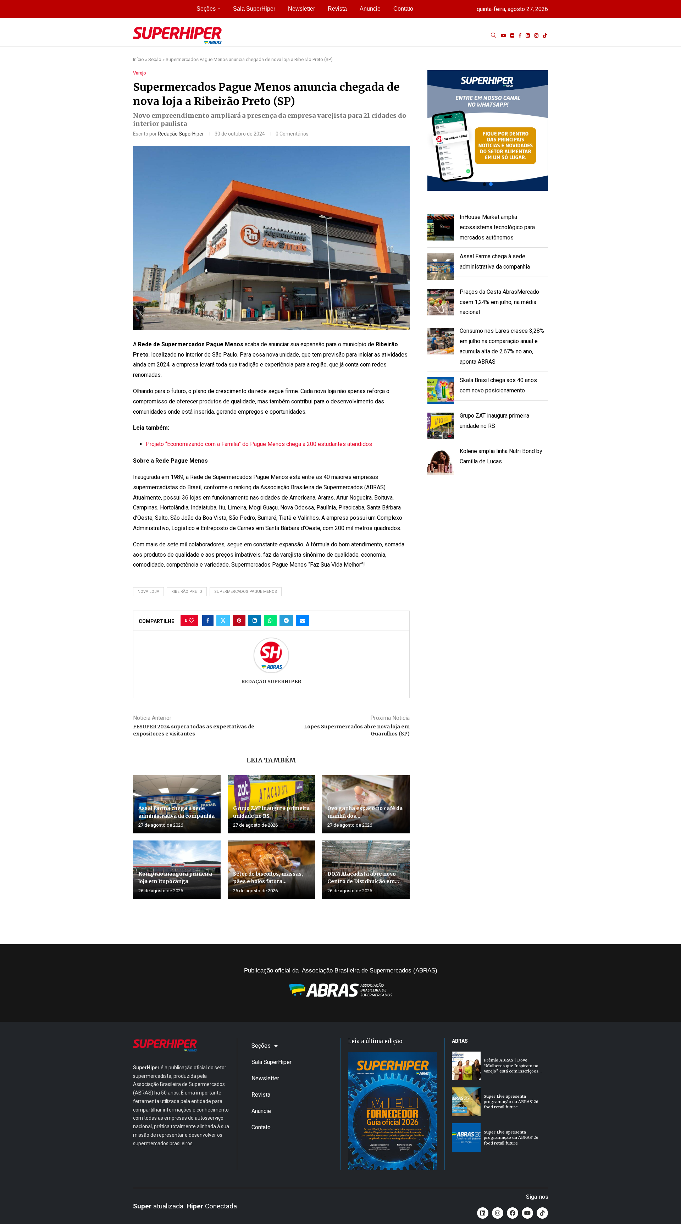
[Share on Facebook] (208, 620)
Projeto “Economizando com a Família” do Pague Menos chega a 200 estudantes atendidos (259, 444)
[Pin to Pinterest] (239, 620)
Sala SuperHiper (254, 9)
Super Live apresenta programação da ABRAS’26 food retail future (511, 1102)
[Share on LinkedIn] (254, 620)
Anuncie (370, 9)
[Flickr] (512, 35)
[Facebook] (520, 35)
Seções (206, 9)
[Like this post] (191, 620)
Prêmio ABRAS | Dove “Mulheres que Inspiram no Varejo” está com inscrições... (513, 1066)
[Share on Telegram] (286, 620)
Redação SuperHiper (181, 134)
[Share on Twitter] (223, 620)
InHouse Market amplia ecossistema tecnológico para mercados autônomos (497, 227)
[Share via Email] (302, 620)
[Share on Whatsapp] (270, 620)
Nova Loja (148, 591)
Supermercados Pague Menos (245, 591)
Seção (154, 59)
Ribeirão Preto (186, 591)
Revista (337, 9)
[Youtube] (503, 35)
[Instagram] (536, 35)
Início (138, 59)
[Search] (493, 35)
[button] (487, 130)
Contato (403, 9)
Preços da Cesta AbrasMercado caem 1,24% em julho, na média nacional (499, 302)
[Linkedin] (527, 35)
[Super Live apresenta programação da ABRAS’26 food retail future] (466, 1101)
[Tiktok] (545, 35)
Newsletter (301, 9)
